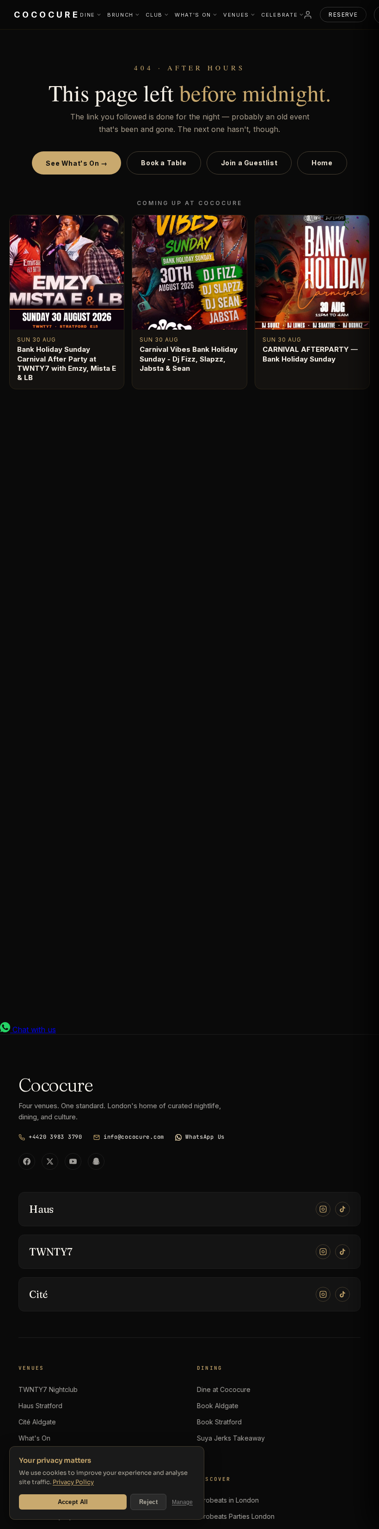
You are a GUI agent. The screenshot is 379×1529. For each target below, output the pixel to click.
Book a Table (163, 163)
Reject (148, 1501)
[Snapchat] (96, 1161)
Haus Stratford (40, 1406)
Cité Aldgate (37, 1422)
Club (154, 15)
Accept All (73, 1501)
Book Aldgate (217, 1406)
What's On (193, 15)
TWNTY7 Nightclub (48, 1389)
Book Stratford (219, 1422)
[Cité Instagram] (323, 1294)
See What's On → (76, 163)
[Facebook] (26, 1161)
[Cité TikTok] (342, 1294)
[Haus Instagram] (323, 1209)
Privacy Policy (73, 1482)
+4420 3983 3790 (55, 1137)
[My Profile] (307, 14)
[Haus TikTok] (342, 1209)
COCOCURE (47, 14)
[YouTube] (73, 1161)
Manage (182, 1502)
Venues (236, 15)
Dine (87, 15)
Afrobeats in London (228, 1500)
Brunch (120, 15)
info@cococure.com (134, 1137)
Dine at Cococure (224, 1389)
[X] (50, 1161)
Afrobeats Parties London (236, 1516)
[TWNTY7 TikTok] (342, 1251)
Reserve (343, 14)
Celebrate (279, 15)
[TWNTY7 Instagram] (323, 1251)
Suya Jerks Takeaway (231, 1438)
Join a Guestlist (249, 163)
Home (322, 163)
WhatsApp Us (205, 1137)
